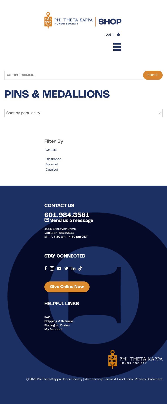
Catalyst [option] (52, 169)
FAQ (47, 317)
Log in (109, 35)
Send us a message (71, 220)
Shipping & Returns (58, 321)
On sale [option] (51, 150)
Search (152, 75)
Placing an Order (57, 325)
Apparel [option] (52, 164)
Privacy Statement (149, 379)
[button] (83, 113)
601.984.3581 (67, 215)
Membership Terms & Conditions (108, 379)
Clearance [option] (53, 159)
